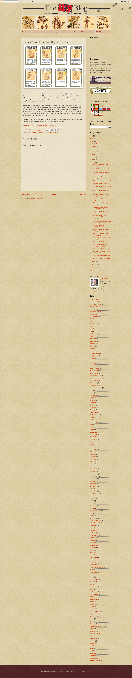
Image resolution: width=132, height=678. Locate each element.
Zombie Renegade (95, 660)
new (91, 513)
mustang (92, 508)
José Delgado (94, 476)
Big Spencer (93, 334)
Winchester (93, 655)
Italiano (92, 464)
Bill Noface (93, 336)
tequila (92, 619)
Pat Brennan (93, 530)
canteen (92, 351)
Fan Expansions (28, 31)
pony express (94, 545)
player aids (93, 542)
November (95, 143)
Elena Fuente (94, 412)
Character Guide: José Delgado (102, 249)
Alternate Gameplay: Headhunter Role (99, 226)
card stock (93, 358)
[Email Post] (46, 130)
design (92, 393)
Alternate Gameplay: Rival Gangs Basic (100, 230)
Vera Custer (93, 638)
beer (91, 326)
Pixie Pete (93, 540)
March (93, 261)
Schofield (92, 582)
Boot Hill (92, 346)
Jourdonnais (93, 478)
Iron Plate (93, 461)
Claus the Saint (94, 368)
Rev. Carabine (94, 557)
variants (92, 636)
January (94, 267)
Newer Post (25, 195)
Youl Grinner (93, 658)
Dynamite (92, 405)
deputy (92, 390)
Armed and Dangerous (96, 311)
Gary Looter (93, 432)
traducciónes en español (97, 626)
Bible (91, 331)
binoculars (93, 338)
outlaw (92, 528)
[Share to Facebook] (56, 130)
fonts (91, 424)
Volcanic (92, 641)
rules (91, 574)
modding (92, 498)
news (91, 515)
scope (92, 584)
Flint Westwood (94, 422)
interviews (93, 459)
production (93, 547)
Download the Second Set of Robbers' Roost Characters (40, 125)
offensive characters (96, 520)
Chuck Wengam (94, 365)
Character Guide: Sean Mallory (101, 255)
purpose (92, 550)
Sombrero (93, 601)
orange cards (93, 525)
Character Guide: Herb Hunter (101, 258)
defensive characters (96, 388)
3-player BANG (94, 299)
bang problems (94, 316)
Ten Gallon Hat (94, 616)
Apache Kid (93, 306)
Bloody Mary (93, 343)
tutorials (92, 628)
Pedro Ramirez (94, 535)
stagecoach (93, 604)
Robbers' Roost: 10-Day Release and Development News (101, 217)
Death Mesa (93, 383)
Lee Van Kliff (93, 486)
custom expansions (43, 132)
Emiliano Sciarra (94, 415)
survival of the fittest (96, 611)
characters (93, 363)
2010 (91, 270)
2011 (91, 141)
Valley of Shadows (95, 633)
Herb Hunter (93, 449)
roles (91, 569)
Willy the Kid (93, 653)
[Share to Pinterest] (58, 130)
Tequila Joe (93, 621)
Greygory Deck (94, 442)
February (94, 264)
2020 (91, 136)
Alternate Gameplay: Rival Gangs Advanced (100, 165)
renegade (92, 555)
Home (54, 195)
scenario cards (94, 579)
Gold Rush (93, 437)
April (93, 162)
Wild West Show (94, 651)
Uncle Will (93, 631)
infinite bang (93, 456)
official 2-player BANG (96, 523)
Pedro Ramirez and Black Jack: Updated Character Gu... (102, 252)
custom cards (94, 373)
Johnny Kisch (94, 474)
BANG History (94, 314)
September (95, 149)
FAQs (91, 419)
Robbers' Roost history (96, 567)
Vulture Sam (93, 643)
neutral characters (95, 510)
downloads (93, 402)
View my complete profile (97, 291)
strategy (92, 609)
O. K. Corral (93, 518)
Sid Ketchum (93, 592)
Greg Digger (93, 439)
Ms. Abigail (93, 506)
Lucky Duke (93, 491)
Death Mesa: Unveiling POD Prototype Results (101, 245)
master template (94, 493)
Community (71, 31)
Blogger (90, 671)
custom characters (32, 132)
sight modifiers (94, 594)
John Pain (93, 471)
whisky (92, 648)
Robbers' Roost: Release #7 (101, 183)
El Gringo (92, 410)
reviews (92, 560)
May (93, 159)
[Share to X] (54, 130)
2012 (91, 138)
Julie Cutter (93, 481)
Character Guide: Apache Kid (101, 242)
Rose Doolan (93, 572)
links (91, 488)
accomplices (93, 302)
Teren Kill (92, 623)
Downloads (85, 31)
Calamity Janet (94, 348)
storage (92, 606)
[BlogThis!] (52, 130)
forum (91, 427)
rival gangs (93, 562)
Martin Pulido (106, 279)
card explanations (95, 353)
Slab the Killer (94, 599)
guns (91, 444)
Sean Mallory (94, 587)
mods (91, 501)
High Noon (93, 454)
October (94, 146)
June (93, 157)
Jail (91, 466)
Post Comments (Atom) (35, 198)
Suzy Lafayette (94, 614)
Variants (40, 31)
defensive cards (94, 385)
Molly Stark (93, 503)
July (93, 154)
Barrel (91, 321)
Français (92, 429)
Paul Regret (93, 533)
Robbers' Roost (54, 132)
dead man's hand (95, 380)
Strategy (55, 31)
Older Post (82, 195)
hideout (92, 451)
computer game (94, 370)
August (94, 151)
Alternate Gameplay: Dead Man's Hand (100, 234)
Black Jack (93, 341)
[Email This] (50, 130)
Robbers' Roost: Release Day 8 (102, 181)
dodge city (93, 400)
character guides (94, 361)
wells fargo (93, 646)
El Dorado (93, 407)
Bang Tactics (94, 319)
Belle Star (93, 329)
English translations (95, 417)
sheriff (92, 589)
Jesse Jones (93, 469)
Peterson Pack (94, 537)
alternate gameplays (95, 304)
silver (91, 596)
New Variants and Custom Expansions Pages (100, 207)
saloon (92, 577)
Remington (93, 552)
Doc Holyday (93, 395)
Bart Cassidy (93, 324)
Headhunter (93, 447)
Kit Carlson (93, 483)
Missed (92, 496)
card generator (94, 356)
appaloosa (93, 309)
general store (93, 434)
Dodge (92, 397)
